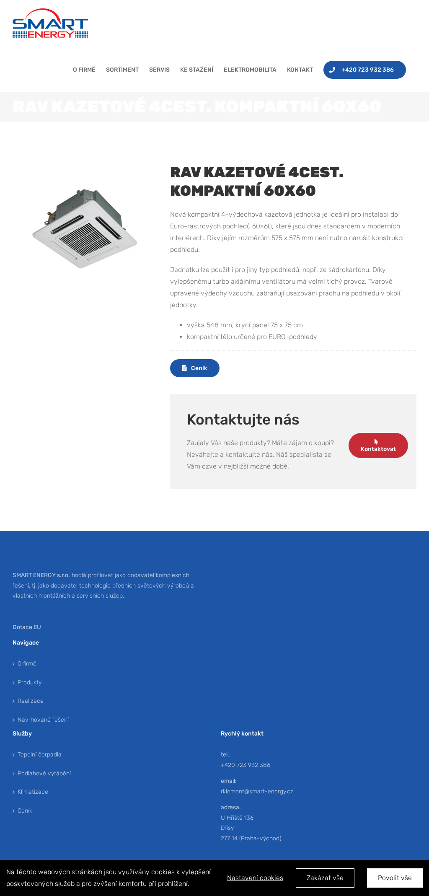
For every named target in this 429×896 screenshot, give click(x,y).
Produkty (29, 682)
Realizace (31, 700)
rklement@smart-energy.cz (257, 791)
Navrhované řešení (43, 719)
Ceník (25, 810)
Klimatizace (33, 791)
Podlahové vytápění (44, 773)
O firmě (27, 663)
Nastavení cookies (255, 878)
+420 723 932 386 (245, 765)
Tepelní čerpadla (40, 754)
